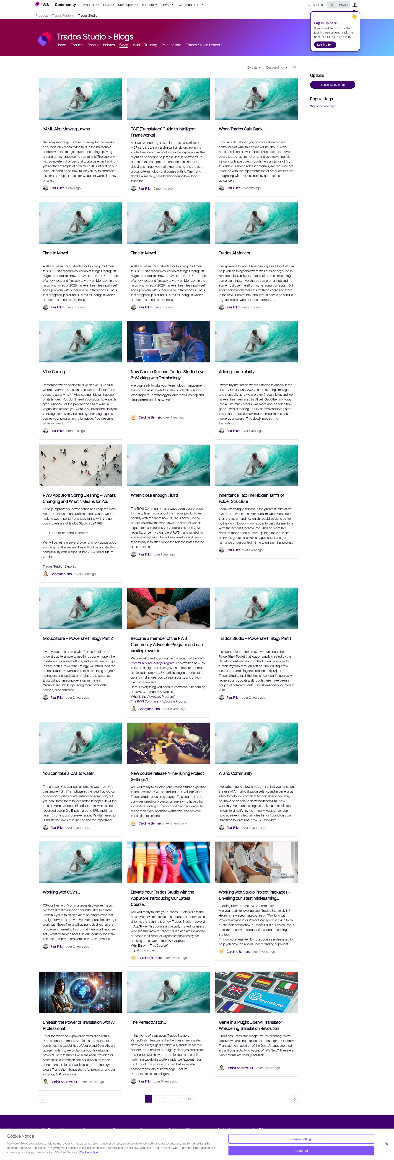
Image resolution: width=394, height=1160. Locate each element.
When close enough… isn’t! (154, 495)
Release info (171, 44)
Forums (77, 44)
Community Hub (190, 5)
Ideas (107, 5)
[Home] (55, 4)
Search (318, 5)
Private (166, 5)
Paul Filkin (57, 188)
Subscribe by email (333, 84)
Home (61, 44)
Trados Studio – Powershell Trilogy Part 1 (255, 638)
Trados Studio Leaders (204, 44)
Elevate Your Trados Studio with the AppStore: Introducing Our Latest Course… (162, 898)
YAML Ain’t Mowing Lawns (66, 128)
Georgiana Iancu (62, 574)
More (294, 68)
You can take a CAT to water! (69, 773)
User (354, 5)
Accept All (301, 1150)
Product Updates (101, 44)
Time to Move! (55, 252)
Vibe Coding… (55, 371)
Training (150, 44)
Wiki (136, 44)
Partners (148, 5)
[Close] (387, 1144)
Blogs (123, 36)
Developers (126, 5)
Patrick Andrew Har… (65, 1082)
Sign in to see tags (323, 106)
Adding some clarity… (238, 371)
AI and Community (235, 773)
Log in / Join (325, 45)
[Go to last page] (190, 1099)
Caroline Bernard (150, 417)
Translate (341, 5)
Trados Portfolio (63, 15)
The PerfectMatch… (148, 1022)
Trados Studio (87, 15)
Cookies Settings (301, 1139)
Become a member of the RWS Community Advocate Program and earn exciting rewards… (167, 644)
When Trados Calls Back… (242, 128)
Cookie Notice (89, 1152)
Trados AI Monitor (234, 252)
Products (89, 5)
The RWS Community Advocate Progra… (159, 701)
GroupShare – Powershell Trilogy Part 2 (78, 638)
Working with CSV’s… (61, 891)
